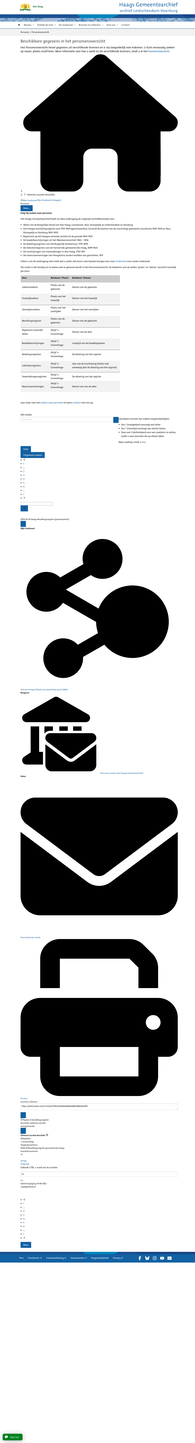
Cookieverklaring (55, 1258)
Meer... (26, 208)
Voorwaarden (77, 1258)
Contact (125, 24)
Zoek (25, 449)
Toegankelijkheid (100, 1258)
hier (143, 442)
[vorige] (24, 459)
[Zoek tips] (116, 420)
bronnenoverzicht (158, 51)
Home (19, 25)
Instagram (155, 1258)
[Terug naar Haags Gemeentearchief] (31, 7)
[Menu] (23, 524)
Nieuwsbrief (169, 1258)
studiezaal (120, 261)
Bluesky (147, 1258)
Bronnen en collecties (90, 24)
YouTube (162, 1258)
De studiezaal (66, 24)
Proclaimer (33, 1258)
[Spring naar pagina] (24, 508)
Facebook (140, 1258)
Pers (21, 1258)
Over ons (111, 24)
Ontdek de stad (45, 24)
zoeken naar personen (51, 402)
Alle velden (26, 414)
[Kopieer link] (23, 1115)
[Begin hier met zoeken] (100, 190)
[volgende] (24, 498)
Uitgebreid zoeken (32, 455)
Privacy (117, 1258)
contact (77, 402)
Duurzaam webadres (29, 1102)
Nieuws (27, 24)
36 (22, 1154)
